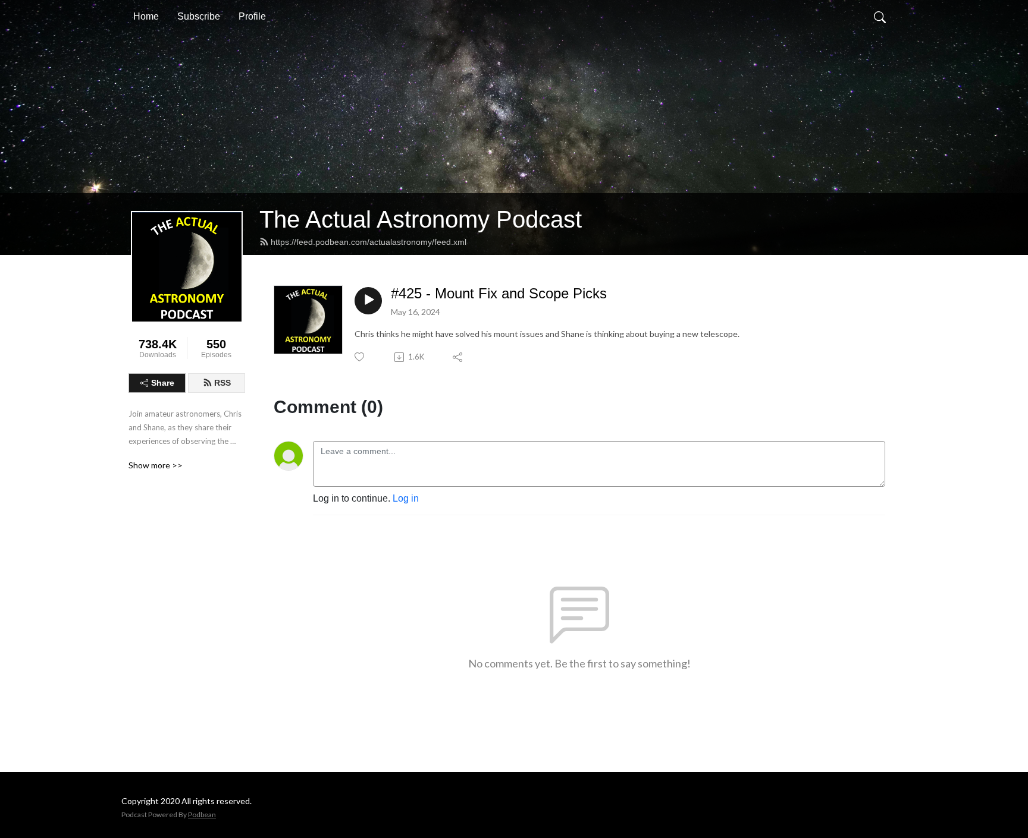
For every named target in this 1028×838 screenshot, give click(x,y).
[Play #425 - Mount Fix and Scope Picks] (368, 300)
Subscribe (198, 16)
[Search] (880, 17)
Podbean (202, 814)
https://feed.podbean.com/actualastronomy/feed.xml (368, 242)
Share (162, 383)
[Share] (458, 357)
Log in (406, 498)
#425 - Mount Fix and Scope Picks (499, 293)
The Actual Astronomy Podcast (420, 219)
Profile (252, 16)
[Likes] (360, 357)
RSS (222, 383)
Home (146, 16)
